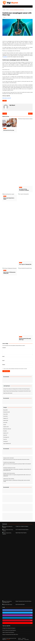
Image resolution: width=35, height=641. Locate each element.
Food (4, 416)
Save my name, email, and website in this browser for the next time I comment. (15, 368)
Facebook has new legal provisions (9, 462)
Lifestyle (4, 426)
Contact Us (23, 638)
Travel (4, 439)
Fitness (4, 17)
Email (3, 360)
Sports (4, 435)
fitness (5, 100)
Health (4, 420)
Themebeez (8, 639)
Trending (4, 441)
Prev (5, 113)
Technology (5, 437)
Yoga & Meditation (6, 443)
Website (3, 364)
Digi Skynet (8, 385)
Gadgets (4, 418)
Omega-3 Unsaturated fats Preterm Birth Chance (23, 601)
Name (3, 356)
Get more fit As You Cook (8, 130)
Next (29, 113)
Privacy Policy (26, 639)
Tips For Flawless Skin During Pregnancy (22, 529)
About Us (19, 638)
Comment (4, 347)
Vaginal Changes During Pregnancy (21, 532)
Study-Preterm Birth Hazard (7, 393)
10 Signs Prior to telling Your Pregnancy (22, 526)
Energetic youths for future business (9, 473)
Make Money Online (6, 428)
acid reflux (5, 56)
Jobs (4, 424)
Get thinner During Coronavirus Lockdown (24, 190)
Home (4, 422)
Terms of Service (20, 639)
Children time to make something (8, 478)
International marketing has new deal (9, 467)
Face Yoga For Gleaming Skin (25, 264)
